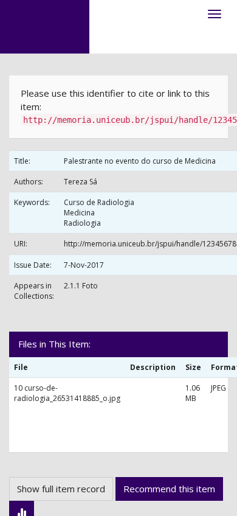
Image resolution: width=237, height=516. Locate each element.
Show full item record (61, 489)
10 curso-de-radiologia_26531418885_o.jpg (67, 393)
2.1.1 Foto (81, 286)
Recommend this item (169, 489)
